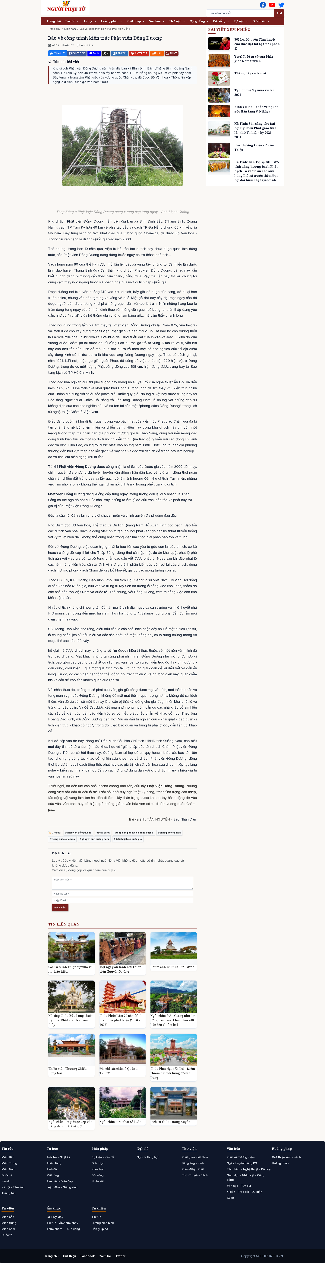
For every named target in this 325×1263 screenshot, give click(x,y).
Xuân (230, 1198)
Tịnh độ (52, 1169)
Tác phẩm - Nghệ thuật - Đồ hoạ (249, 1169)
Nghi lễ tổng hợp (148, 1157)
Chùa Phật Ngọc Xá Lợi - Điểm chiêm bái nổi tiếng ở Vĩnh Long (172, 1073)
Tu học (89, 21)
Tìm (279, 13)
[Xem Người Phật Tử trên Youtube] (272, 5)
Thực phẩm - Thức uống (63, 1229)
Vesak (6, 1181)
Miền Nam (8, 1169)
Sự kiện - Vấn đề (103, 1157)
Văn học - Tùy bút (239, 1186)
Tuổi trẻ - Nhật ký (58, 1157)
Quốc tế (7, 1175)
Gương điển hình (103, 1223)
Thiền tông (54, 1163)
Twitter (120, 1256)
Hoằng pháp (110, 21)
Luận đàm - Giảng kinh (62, 1187)
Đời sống (219, 21)
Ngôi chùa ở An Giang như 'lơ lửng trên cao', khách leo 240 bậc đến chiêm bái (172, 1020)
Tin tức (70, 21)
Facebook (87, 1256)
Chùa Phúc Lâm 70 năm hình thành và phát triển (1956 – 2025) (121, 1020)
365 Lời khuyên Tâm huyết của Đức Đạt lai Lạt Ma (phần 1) (257, 44)
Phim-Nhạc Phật (193, 1169)
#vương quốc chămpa (62, 839)
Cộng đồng (198, 21)
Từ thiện (99, 1208)
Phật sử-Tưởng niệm (241, 1157)
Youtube (105, 1256)
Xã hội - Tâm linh (13, 1187)
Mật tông (53, 1175)
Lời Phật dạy (55, 1217)
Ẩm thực (54, 1208)
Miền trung (9, 1223)
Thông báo (9, 1193)
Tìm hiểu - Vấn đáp (60, 1181)
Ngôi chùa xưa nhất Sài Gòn (120, 1122)
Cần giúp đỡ (100, 1229)
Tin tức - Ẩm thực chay (62, 1223)
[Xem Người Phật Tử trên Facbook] (263, 5)
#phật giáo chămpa (169, 832)
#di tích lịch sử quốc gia (128, 839)
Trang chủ (54, 21)
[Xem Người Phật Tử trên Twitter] (281, 5)
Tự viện (239, 21)
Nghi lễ (142, 1148)
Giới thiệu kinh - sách (286, 1157)
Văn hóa (155, 21)
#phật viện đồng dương (78, 832)
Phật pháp (134, 21)
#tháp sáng (103, 832)
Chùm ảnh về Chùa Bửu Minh (172, 967)
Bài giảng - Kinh (193, 1163)
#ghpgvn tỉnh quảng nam (94, 839)
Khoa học (98, 1169)
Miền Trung (9, 1163)
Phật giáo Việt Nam (195, 1157)
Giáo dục (98, 1163)
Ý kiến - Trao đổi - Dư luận (244, 1192)
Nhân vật (98, 1181)
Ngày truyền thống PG (242, 1163)
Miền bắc (8, 1217)
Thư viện (175, 21)
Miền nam (70, 28)
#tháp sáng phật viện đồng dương (134, 832)
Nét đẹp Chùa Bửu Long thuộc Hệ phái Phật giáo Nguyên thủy (70, 1020)
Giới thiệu (259, 21)
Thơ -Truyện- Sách (195, 1175)
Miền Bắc (8, 1157)
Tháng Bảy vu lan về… (251, 73)
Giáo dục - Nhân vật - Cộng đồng (245, 1177)
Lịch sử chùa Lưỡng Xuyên (170, 1122)
